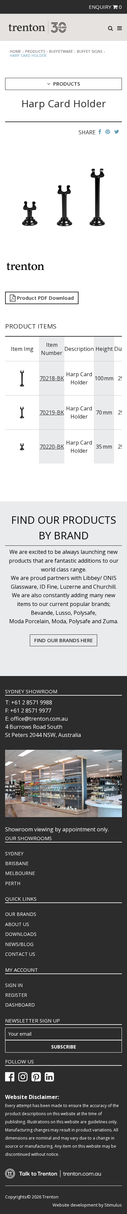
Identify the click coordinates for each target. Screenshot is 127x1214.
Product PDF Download (45, 297)
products (35, 51)
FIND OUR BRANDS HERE (63, 640)
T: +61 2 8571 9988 (28, 702)
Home (15, 51)
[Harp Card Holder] (63, 197)
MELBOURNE (20, 873)
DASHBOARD (20, 1005)
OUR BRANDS (20, 914)
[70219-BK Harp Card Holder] (22, 412)
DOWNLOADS (21, 934)
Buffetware (61, 51)
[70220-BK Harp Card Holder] (22, 446)
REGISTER (16, 995)
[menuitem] (63, 853)
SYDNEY (14, 853)
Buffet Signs (89, 51)
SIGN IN (14, 985)
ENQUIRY (105, 6)
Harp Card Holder (28, 55)
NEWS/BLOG (19, 944)
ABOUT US (17, 924)
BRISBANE (16, 863)
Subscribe (63, 1046)
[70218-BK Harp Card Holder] (22, 378)
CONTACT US (20, 954)
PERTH (12, 883)
